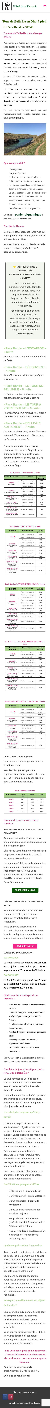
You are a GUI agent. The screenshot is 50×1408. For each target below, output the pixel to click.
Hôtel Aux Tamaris (25, 6)
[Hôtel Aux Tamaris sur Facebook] (5, 1397)
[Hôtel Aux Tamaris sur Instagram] (10, 1397)
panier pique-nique (28, 214)
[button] (6, 139)
